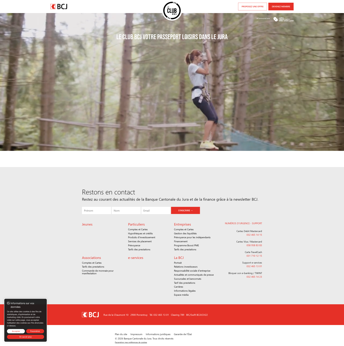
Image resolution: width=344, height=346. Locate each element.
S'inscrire (172, 193)
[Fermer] (214, 142)
